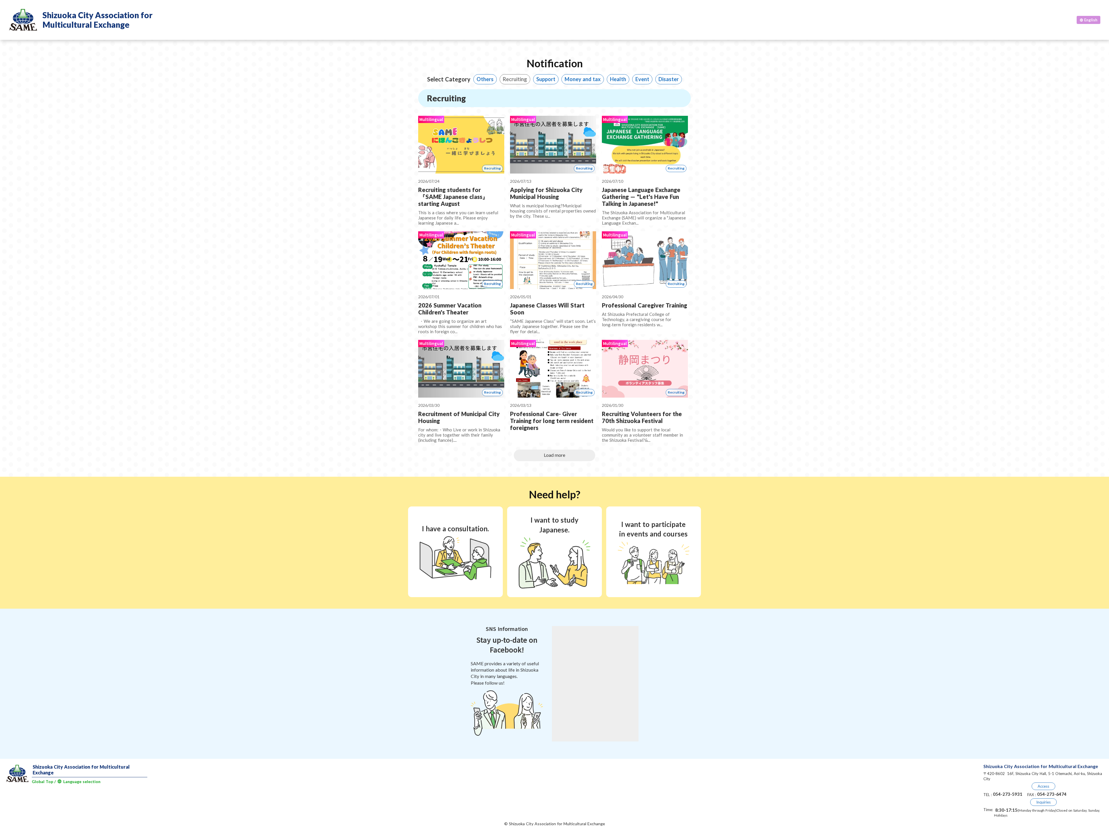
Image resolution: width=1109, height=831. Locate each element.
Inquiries (1043, 802)
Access (1043, 786)
